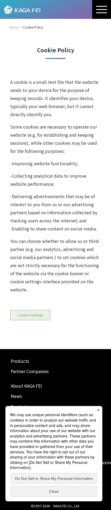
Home (13, 27)
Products (20, 361)
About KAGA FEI (26, 385)
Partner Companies (30, 371)
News (16, 396)
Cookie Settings (30, 315)
